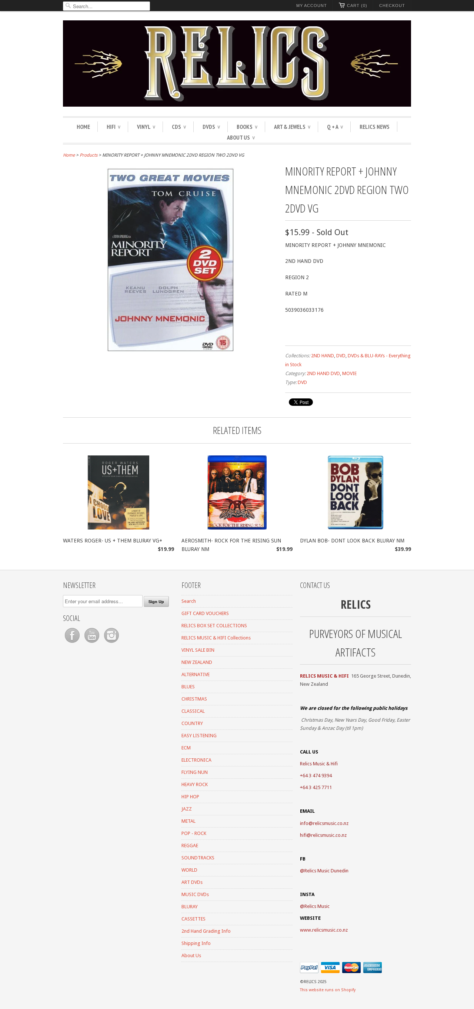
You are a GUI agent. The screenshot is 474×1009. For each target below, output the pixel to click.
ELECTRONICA (196, 760)
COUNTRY (192, 723)
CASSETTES (193, 919)
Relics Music (317, 906)
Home (83, 126)
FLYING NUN (194, 772)
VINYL (146, 126)
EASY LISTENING (199, 735)
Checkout (392, 5)
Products (88, 155)
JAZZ (186, 809)
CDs (179, 126)
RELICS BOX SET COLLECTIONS (214, 625)
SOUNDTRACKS (197, 858)
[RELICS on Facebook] (73, 643)
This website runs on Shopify (328, 990)
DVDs (211, 126)
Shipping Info (196, 943)
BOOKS (247, 126)
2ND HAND (322, 355)
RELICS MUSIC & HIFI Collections (216, 638)
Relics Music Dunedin (326, 870)
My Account (311, 5)
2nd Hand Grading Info (206, 931)
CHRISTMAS (194, 699)
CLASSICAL (193, 711)
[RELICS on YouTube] (92, 643)
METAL (188, 821)
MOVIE (349, 373)
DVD (341, 355)
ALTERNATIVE (195, 674)
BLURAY (189, 906)
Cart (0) (357, 5)
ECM (186, 748)
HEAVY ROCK (194, 784)
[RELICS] (237, 64)
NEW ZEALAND (196, 662)
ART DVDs (192, 882)
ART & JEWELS (292, 126)
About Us (241, 137)
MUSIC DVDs (195, 894)
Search (188, 601)
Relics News (375, 126)
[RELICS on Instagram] (111, 643)
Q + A (335, 126)
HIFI (113, 126)
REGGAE (189, 845)
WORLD (189, 870)
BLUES (188, 686)
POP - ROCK (193, 833)
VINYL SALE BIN (197, 650)
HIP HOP (190, 796)
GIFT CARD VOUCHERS (205, 613)
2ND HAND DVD (323, 373)
